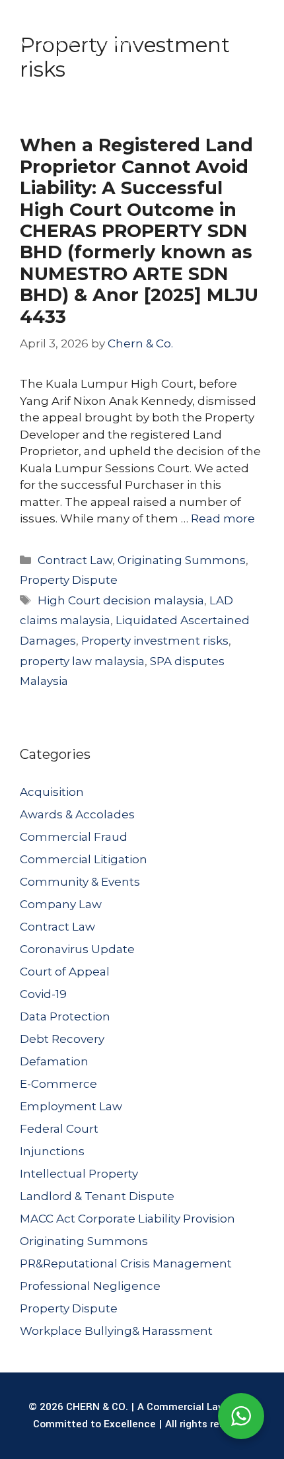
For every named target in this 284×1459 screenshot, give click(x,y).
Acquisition (52, 792)
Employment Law (71, 1106)
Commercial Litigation (83, 859)
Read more (223, 518)
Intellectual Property (79, 1173)
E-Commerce (58, 1083)
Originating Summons (182, 560)
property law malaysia (82, 661)
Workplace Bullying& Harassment (116, 1330)
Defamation (54, 1061)
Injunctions (52, 1151)
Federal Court (59, 1128)
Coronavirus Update (77, 949)
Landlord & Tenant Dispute (97, 1196)
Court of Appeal (65, 971)
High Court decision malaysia (121, 600)
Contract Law (75, 560)
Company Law (61, 904)
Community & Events (80, 881)
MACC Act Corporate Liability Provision (127, 1218)
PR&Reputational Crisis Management (126, 1263)
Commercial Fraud (73, 836)
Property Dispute (69, 580)
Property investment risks (155, 640)
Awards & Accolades (77, 814)
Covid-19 (43, 994)
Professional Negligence (90, 1286)
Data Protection (65, 1016)
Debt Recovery (62, 1039)
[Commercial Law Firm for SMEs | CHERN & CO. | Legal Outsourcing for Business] (76, 33)
